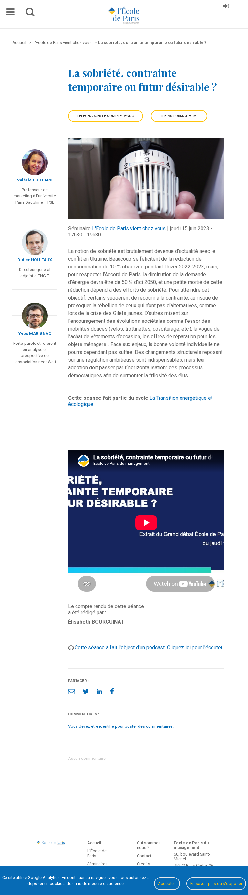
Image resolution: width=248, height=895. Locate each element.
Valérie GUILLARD (35, 180)
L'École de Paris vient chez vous (129, 228)
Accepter (167, 883)
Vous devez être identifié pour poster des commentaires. (121, 726)
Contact (144, 855)
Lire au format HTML (179, 116)
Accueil (94, 842)
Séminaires (97, 863)
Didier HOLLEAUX (34, 259)
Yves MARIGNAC (34, 333)
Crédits (143, 863)
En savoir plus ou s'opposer (216, 883)
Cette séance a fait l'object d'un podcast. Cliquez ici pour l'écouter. (149, 647)
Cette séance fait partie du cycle (108, 398)
